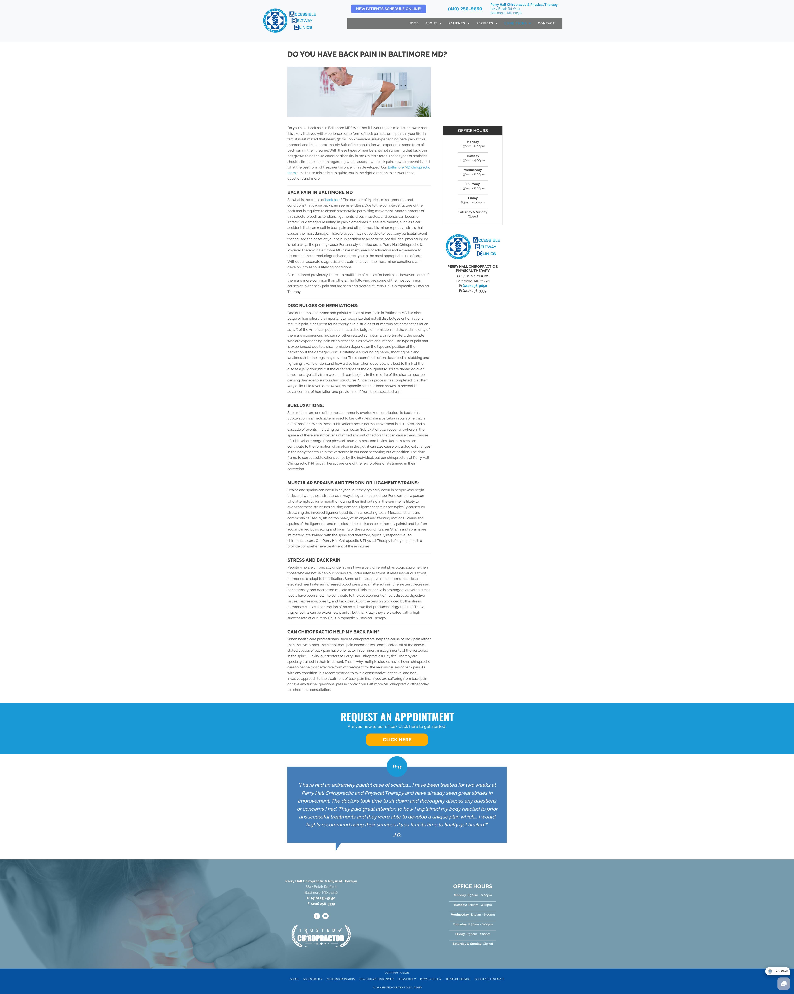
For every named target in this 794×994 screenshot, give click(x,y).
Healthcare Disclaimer (376, 979)
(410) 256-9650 (465, 8)
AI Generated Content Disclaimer (397, 987)
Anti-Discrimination (340, 979)
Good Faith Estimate (489, 979)
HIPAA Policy (407, 979)
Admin (294, 979)
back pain (333, 200)
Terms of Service (458, 979)
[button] (397, 740)
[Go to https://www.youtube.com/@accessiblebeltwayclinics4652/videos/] (325, 917)
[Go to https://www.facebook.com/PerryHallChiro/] (316, 917)
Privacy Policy (430, 979)
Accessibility (312, 979)
